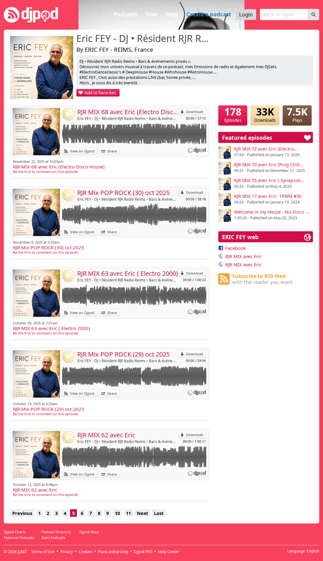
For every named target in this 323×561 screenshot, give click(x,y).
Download (194, 111)
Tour (151, 14)
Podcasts (125, 14)
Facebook (235, 248)
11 (128, 513)
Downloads (265, 114)
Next (142, 513)
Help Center (168, 551)
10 (117, 513)
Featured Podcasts (19, 537)
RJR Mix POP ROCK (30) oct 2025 (123, 193)
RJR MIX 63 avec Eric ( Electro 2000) (127, 273)
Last (158, 513)
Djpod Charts (15, 531)
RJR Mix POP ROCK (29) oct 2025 (123, 354)
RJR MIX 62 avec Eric (106, 435)
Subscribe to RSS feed (262, 279)
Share (112, 151)
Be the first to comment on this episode (45, 171)
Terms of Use (43, 551)
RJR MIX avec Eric (243, 256)
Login (246, 14)
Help (172, 14)
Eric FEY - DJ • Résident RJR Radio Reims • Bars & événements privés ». (144, 39)
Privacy (66, 551)
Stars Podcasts (53, 537)
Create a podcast (208, 14)
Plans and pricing (113, 551)
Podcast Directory (56, 531)
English (313, 551)
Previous (22, 513)
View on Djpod (82, 151)
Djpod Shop (89, 531)
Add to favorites (100, 93)
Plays (297, 114)
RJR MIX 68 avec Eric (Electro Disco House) (127, 112)
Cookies (85, 551)
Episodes (232, 114)
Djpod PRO (143, 551)
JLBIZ (22, 551)
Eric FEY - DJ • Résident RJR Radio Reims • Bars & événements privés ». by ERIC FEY (127, 118)
